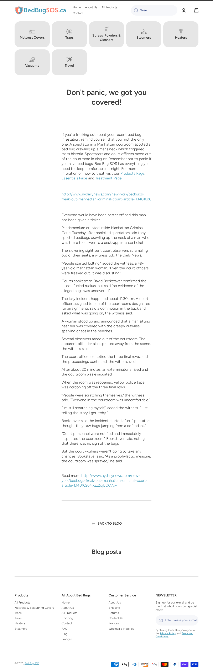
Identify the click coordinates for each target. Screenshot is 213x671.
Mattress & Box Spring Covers (34, 608)
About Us (68, 608)
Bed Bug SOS (32, 663)
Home (66, 602)
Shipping (67, 618)
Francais (114, 623)
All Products (22, 602)
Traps (18, 613)
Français (67, 639)
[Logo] (41, 10)
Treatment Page (108, 178)
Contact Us (116, 618)
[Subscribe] (193, 620)
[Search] (134, 10)
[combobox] (154, 10)
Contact (67, 623)
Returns (114, 613)
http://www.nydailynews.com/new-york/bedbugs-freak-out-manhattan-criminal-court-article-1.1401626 (106, 196)
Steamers (21, 629)
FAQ (64, 629)
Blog (64, 634)
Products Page (132, 173)
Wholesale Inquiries (121, 629)
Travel (18, 618)
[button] (196, 10)
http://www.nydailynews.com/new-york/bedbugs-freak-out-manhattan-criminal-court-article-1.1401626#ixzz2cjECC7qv (104, 480)
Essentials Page (75, 178)
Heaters (20, 623)
